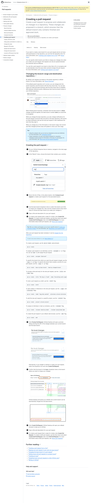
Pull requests (6, 9)
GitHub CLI (29, 47)
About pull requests (57, 221)
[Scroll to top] (87, 499)
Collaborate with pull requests (40, 15)
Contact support (31, 476)
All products (5, 6)
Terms (38, 485)
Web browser (43, 47)
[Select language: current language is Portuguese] (89, 2)
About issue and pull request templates (49, 139)
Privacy (42, 485)
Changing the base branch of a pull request (40, 452)
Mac (28, 41)
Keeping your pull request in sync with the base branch (43, 450)
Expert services (57, 485)
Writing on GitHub (33, 460)
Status (46, 485)
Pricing (50, 485)
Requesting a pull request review (56, 228)
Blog (63, 485)
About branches (49, 81)
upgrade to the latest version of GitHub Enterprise (66, 9)
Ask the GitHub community (33, 474)
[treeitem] (12, 14)
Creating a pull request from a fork (48, 55)
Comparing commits (46, 134)
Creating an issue (33, 456)
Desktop (36, 47)
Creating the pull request (36, 145)
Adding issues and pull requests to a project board (42, 454)
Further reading (32, 444)
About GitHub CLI (49, 238)
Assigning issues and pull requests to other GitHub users (44, 458)
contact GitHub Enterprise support (38, 10)
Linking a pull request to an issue (49, 69)
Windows (33, 41)
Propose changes (53, 15)
